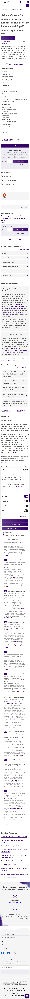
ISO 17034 (15, 993)
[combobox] (13, 5)
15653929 (14, 452)
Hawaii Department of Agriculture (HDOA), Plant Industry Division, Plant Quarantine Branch (15, 350)
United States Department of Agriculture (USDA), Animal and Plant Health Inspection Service (14, 306)
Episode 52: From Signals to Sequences (13, 846)
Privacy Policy (18, 486)
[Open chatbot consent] (27, 996)
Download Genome (8, 38)
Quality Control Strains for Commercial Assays (14, 874)
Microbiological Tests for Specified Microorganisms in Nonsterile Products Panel (13, 218)
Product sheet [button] (7, 176)
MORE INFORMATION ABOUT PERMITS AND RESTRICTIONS (14, 359)
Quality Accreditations (10, 988)
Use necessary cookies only (15, 528)
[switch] (26, 501)
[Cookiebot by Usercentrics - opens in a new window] (21, 470)
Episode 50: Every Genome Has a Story (12, 861)
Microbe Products (25, 9)
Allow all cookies (15, 521)
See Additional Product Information (11, 140)
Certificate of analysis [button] (9, 180)
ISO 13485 (10, 991)
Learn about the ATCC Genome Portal (13, 42)
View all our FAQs (22, 411)
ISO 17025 (20, 991)
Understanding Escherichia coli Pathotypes (14, 836)
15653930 (4, 462)
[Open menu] (2, 2)
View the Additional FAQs (7, 411)
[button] (27, 5)
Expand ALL (23, 367)
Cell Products (14, 9)
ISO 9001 (23, 988)
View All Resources (9, 878)
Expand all (24, 249)
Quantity (4, 161)
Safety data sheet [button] (8, 184)
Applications (5, 9)
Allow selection (15, 524)
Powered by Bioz (6, 824)
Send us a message (15, 902)
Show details (23, 516)
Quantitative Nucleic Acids (9, 865)
